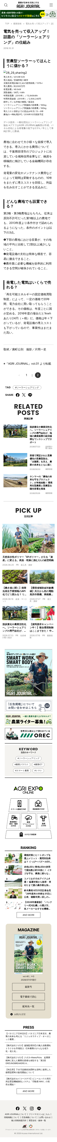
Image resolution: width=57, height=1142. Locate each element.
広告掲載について (29, 1117)
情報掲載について (11, 1117)
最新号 (28, 986)
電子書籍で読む (28, 996)
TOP (7, 23)
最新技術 (17, 23)
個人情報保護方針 (18, 1120)
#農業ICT (38, 764)
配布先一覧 (28, 1006)
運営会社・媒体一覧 (37, 1120)
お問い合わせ (45, 1117)
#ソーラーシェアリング (27, 387)
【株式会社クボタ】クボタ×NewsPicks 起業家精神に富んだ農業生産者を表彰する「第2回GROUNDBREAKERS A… (28, 1060)
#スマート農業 (22, 770)
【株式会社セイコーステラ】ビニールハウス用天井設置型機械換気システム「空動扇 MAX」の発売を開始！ (28, 1082)
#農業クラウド (21, 764)
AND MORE (28, 915)
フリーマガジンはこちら (39, 1114)
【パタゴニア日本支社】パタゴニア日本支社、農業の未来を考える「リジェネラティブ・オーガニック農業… (28, 1036)
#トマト (38, 770)
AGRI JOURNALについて (15, 1114)
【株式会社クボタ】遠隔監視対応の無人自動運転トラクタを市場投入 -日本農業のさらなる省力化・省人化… (28, 1048)
